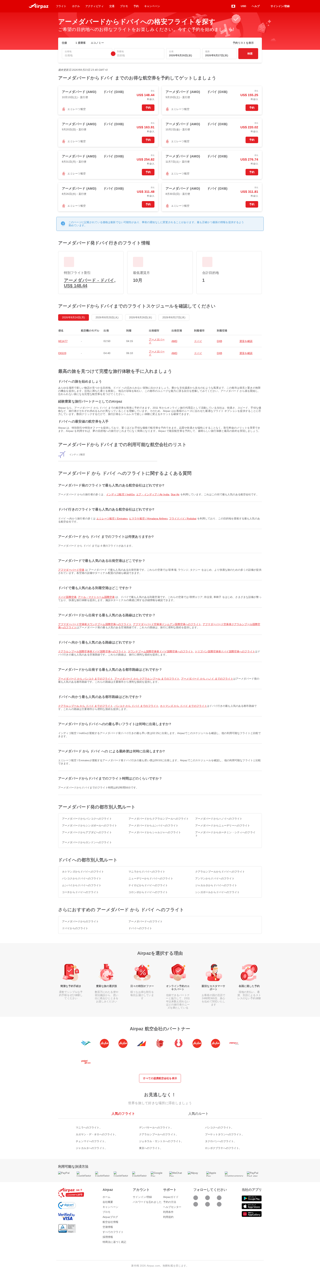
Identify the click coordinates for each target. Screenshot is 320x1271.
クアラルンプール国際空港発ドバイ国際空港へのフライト (92, 651)
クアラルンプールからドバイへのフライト (220, 871)
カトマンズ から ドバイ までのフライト (183, 705)
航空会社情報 (110, 1221)
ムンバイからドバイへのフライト (81, 885)
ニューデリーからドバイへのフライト (151, 878)
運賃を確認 (246, 341)
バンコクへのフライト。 (219, 1127)
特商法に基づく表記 (114, 1241)
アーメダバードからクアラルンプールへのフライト (159, 818)
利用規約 (168, 1216)
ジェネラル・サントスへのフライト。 (161, 1141)
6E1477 (63, 341)
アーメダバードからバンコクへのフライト (87, 818)
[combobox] (87, 55)
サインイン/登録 (142, 1196)
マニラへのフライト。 (89, 1127)
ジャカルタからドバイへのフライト (216, 885)
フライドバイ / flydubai (182, 518)
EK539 (62, 353)
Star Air (175, 494)
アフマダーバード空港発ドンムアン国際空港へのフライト (167, 624)
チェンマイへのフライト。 (91, 1141)
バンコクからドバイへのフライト (81, 878)
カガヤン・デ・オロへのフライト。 (97, 1134)
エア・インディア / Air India (152, 494)
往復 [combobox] (64, 42)
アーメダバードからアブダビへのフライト (87, 832)
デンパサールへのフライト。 (156, 1127)
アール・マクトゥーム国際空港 (96, 597)
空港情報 (108, 1226)
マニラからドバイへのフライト (147, 871)
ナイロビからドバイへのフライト (148, 885)
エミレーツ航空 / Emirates (112, 518)
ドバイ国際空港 (67, 597)
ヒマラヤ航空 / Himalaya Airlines (148, 518)
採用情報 (108, 1236)
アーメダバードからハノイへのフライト (218, 818)
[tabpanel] (160, 1134)
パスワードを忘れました (147, 1201)
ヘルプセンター (172, 1206)
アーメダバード (157, 341)
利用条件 (168, 1211)
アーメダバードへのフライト (146, 921)
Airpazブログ (110, 1216)
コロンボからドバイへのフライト (148, 892)
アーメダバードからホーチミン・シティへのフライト (225, 834)
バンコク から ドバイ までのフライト (136, 705)
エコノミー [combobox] (97, 42)
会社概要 (108, 1201)
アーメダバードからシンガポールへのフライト (89, 825)
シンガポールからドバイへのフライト (217, 892)
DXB (219, 341)
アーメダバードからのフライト (80, 921)
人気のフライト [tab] (123, 1113)
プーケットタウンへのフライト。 (224, 1134)
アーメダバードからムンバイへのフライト (153, 825)
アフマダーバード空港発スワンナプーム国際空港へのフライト (94, 624)
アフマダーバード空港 (71, 569)
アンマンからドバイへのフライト (214, 878)
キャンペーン (110, 1206)
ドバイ (198, 341)
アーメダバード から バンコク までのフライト (85, 678)
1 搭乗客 (81, 42)
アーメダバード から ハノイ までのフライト (207, 678)
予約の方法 (169, 1201)
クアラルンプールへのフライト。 (158, 1134)
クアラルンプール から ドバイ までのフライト (85, 705)
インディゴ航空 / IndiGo (120, 494)
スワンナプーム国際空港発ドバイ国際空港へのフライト (160, 651)
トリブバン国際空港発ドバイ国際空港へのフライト (225, 651)
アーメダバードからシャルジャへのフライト (155, 832)
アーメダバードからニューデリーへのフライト (222, 825)
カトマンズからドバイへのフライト (83, 871)
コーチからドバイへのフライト (80, 892)
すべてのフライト (113, 1231)
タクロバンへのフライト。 (220, 1141)
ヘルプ (255, 6)
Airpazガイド (171, 1196)
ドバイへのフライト (140, 928)
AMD (174, 341)
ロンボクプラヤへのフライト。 (223, 1148)
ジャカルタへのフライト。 (91, 1148)
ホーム (106, 1196)
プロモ (106, 1211)
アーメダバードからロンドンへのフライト (87, 842)
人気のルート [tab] (198, 1113)
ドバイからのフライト (75, 928)
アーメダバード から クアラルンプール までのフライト (147, 678)
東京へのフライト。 (151, 1148)
